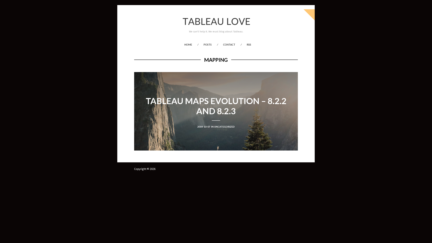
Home (188, 44)
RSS (249, 44)
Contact (229, 44)
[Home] (216, 22)
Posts (208, 44)
